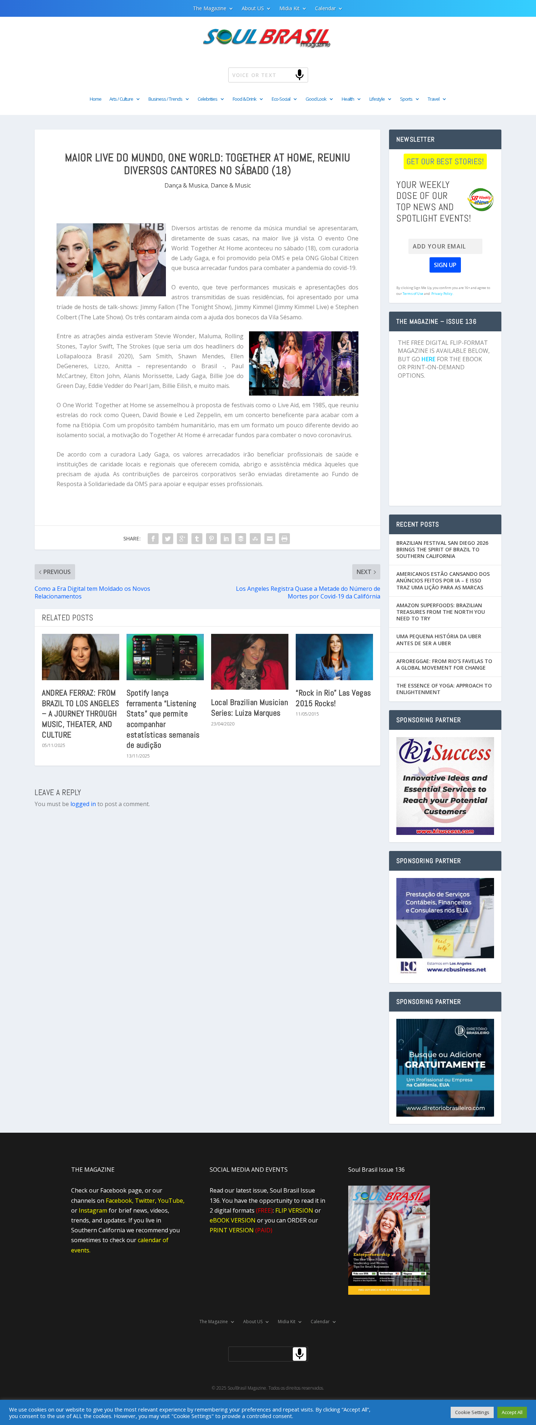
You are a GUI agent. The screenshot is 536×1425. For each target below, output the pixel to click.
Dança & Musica (186, 185)
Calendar (325, 9)
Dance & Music (231, 185)
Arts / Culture (121, 99)
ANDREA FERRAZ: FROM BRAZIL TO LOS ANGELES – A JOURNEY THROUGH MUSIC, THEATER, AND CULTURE (80, 713)
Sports (406, 99)
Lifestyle (377, 99)
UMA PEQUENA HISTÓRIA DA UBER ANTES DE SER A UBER (438, 639)
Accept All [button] (512, 1412)
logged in (83, 804)
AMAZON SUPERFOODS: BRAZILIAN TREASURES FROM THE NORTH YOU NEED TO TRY (440, 612)
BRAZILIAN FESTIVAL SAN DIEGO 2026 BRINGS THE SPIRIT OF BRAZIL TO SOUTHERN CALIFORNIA (442, 549)
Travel (433, 99)
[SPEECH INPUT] (287, 74)
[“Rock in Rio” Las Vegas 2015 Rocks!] (334, 657)
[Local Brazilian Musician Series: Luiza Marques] (249, 662)
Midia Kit (289, 9)
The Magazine (209, 9)
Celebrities (207, 99)
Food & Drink (244, 99)
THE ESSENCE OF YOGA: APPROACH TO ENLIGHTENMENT (444, 689)
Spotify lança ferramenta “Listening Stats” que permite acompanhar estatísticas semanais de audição (163, 719)
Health (348, 99)
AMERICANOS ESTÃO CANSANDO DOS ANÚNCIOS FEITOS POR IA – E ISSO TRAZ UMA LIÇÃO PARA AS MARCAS (443, 580)
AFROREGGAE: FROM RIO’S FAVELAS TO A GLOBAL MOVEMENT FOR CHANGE (444, 664)
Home (95, 99)
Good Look (316, 99)
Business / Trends (165, 99)
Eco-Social (281, 99)
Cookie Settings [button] (472, 1412)
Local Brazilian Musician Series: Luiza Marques (249, 707)
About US (253, 9)
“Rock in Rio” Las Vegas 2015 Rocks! (333, 698)
